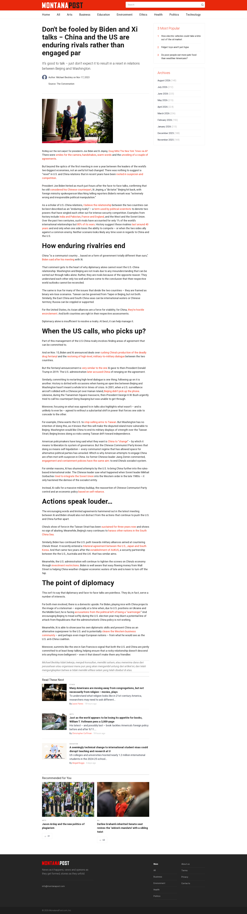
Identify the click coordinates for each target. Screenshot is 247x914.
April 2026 (166, 107)
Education (103, 14)
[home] (62, 5)
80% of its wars (86, 224)
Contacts (185, 883)
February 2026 (168, 120)
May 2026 (165, 100)
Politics (174, 14)
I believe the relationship (97, 205)
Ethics (143, 14)
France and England (93, 216)
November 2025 (169, 139)
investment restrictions (65, 565)
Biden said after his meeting (58, 259)
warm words (104, 154)
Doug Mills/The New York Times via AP (128, 151)
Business (84, 14)
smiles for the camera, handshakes (76, 154)
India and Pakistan (70, 216)
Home (46, 14)
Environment (125, 14)
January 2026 (167, 126)
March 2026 (166, 113)
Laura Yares (77, 704)
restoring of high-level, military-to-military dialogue (96, 356)
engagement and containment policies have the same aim (75, 460)
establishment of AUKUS (104, 549)
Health (158, 14)
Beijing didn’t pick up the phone (121, 391)
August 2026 (167, 80)
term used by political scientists (112, 208)
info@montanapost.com (53, 886)
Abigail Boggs (78, 763)
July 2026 (165, 87)
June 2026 (166, 93)
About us (185, 864)
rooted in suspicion (127, 174)
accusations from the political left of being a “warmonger (107, 612)
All (58, 14)
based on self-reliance (91, 491)
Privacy (184, 877)
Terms (184, 870)
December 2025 (169, 133)
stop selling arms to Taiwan (100, 422)
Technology (193, 14)
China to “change (118, 441)
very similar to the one (94, 367)
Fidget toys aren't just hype (175, 47)
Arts (69, 14)
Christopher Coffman (82, 733)
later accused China (98, 371)
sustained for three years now (118, 526)
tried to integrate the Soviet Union (74, 476)
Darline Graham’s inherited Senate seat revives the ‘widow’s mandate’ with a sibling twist (122, 828)
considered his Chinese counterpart (70, 189)
